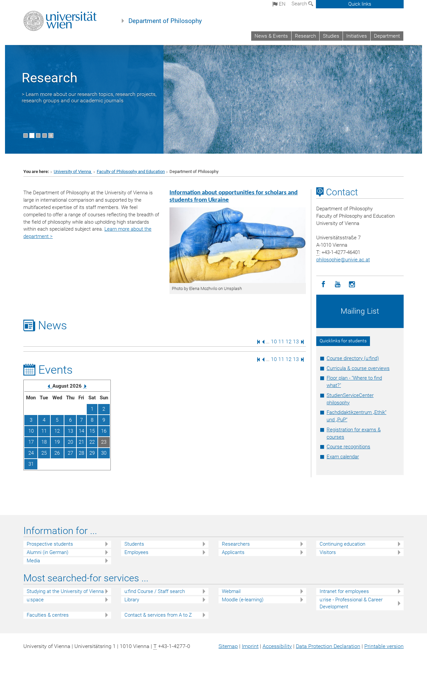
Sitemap (228, 646)
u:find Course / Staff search (154, 591)
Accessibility (277, 646)
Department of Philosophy (165, 21)
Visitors (328, 552)
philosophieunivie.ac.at (343, 260)
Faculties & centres (48, 615)
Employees (136, 552)
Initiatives (356, 36)
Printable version (384, 646)
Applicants (233, 552)
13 (296, 341)
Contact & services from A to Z (158, 615)
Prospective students (50, 544)
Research (305, 36)
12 (289, 341)
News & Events (271, 36)
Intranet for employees (344, 591)
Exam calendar (343, 457)
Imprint (250, 646)
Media (33, 561)
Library (131, 600)
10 (274, 341)
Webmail (231, 591)
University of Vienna (73, 171)
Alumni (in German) (47, 552)
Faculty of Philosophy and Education (131, 171)
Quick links (359, 4)
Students (134, 544)
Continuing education (342, 544)
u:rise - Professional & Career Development (351, 603)
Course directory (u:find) (353, 358)
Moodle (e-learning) (243, 600)
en (282, 4)
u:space (35, 600)
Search (300, 4)
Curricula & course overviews (358, 368)
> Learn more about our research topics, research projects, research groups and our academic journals (89, 97)
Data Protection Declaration (328, 646)
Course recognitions (348, 447)
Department (387, 36)
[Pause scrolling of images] (50, 135)
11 (281, 341)
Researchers (236, 544)
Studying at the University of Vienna (65, 591)
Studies (331, 36)
